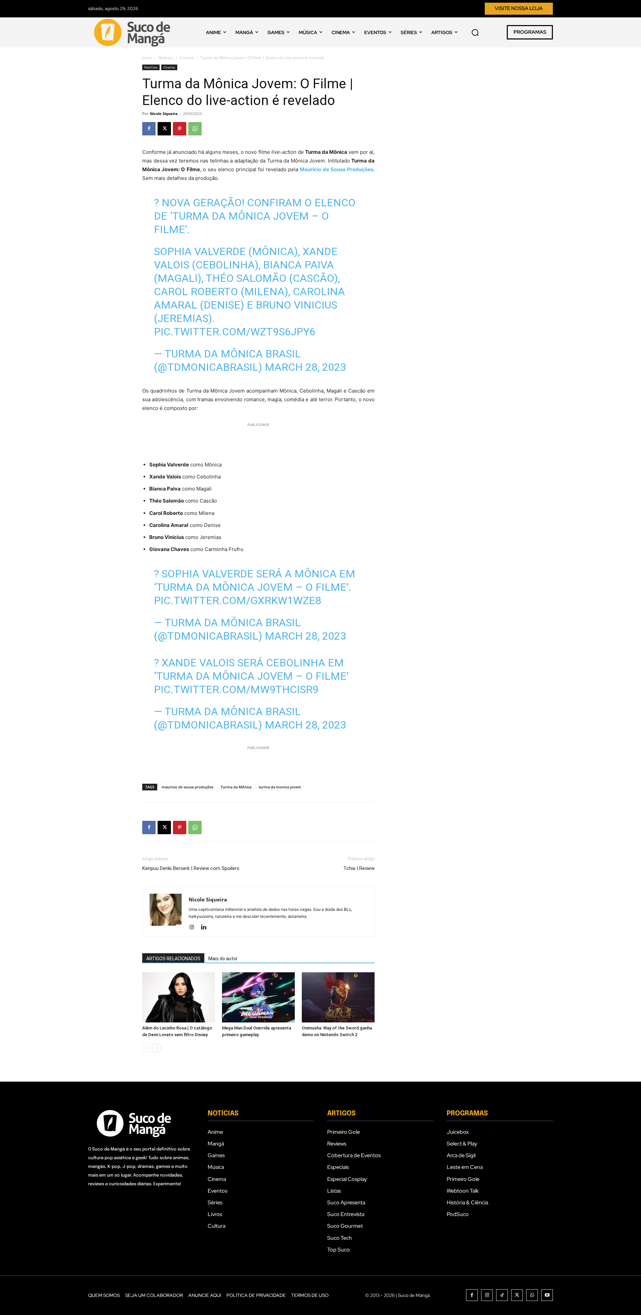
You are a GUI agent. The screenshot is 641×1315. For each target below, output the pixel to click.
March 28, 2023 (305, 367)
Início (147, 58)
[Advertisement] (258, 438)
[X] (164, 128)
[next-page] (157, 1048)
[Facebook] (149, 128)
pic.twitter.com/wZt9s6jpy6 (234, 331)
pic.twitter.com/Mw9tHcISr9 (236, 689)
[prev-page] (146, 1048)
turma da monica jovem (280, 786)
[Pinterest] (179, 128)
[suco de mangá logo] (133, 32)
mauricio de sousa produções (187, 786)
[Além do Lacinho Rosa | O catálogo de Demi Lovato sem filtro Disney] (178, 997)
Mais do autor (223, 958)
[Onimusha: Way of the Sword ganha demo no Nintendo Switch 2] (338, 997)
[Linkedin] (206, 927)
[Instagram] (194, 927)
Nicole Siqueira (164, 113)
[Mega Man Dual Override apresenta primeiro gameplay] (258, 997)
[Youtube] (547, 1295)
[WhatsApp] (195, 128)
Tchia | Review (359, 868)
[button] (475, 32)
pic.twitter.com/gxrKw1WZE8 (237, 600)
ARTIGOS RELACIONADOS (173, 958)
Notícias (165, 58)
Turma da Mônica (236, 786)
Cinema (187, 58)
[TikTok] (502, 1295)
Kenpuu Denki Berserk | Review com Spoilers (190, 868)
